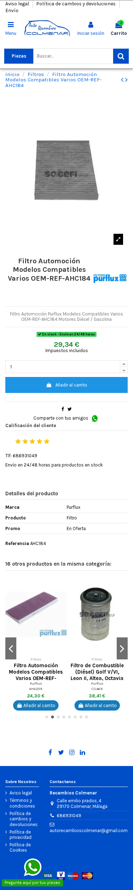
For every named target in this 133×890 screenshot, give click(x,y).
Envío (11, 10)
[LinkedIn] (82, 752)
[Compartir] (62, 409)
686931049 (69, 815)
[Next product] (126, 80)
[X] (61, 752)
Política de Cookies (20, 847)
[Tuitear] (69, 409)
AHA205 (36, 688)
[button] (61, 585)
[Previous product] (123, 80)
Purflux (36, 683)
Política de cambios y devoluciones (76, 4)
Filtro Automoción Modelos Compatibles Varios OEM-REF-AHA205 (36, 674)
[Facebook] (50, 752)
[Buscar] (121, 56)
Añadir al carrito (71, 385)
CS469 (97, 688)
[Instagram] (72, 752)
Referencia (17, 543)
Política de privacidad (21, 834)
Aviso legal (17, 4)
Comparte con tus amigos (61, 418)
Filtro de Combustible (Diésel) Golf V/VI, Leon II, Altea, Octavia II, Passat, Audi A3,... (97, 674)
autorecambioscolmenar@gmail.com (89, 830)
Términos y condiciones (22, 803)
